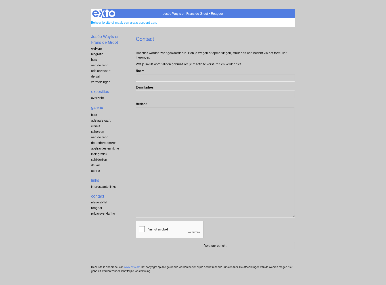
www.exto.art (132, 267)
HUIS (94, 59)
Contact (97, 196)
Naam (140, 70)
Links (95, 180)
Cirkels (95, 126)
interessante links (103, 186)
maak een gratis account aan (135, 22)
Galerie (97, 107)
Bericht (141, 103)
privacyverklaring (103, 213)
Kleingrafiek (99, 154)
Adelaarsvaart (101, 70)
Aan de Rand (99, 137)
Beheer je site (101, 22)
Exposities (100, 91)
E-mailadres (145, 87)
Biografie (97, 54)
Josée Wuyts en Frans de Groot (185, 13)
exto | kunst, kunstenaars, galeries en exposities (103, 13)
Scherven (97, 131)
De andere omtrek (103, 142)
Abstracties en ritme (105, 148)
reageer (96, 207)
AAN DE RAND (99, 65)
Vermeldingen (100, 82)
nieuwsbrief (99, 202)
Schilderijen (99, 159)
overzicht (97, 97)
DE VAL (95, 76)
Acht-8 (95, 170)
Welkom (96, 48)
